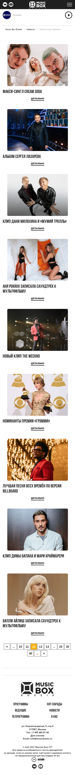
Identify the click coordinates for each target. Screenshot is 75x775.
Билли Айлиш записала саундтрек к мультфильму (32, 624)
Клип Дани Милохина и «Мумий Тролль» (35, 221)
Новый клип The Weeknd (21, 356)
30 (67, 646)
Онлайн (41, 760)
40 (30, 653)
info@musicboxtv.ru (41, 738)
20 (60, 646)
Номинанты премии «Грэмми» (26, 421)
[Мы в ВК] (5, 5)
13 (40, 646)
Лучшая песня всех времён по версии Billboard (32, 489)
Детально (37, 98)
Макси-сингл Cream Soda (22, 92)
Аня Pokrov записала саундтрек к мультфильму (29, 289)
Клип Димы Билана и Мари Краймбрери (33, 556)
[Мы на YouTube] (11, 5)
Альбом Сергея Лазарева (22, 156)
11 (27, 646)
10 (20, 646)
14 (47, 646)
